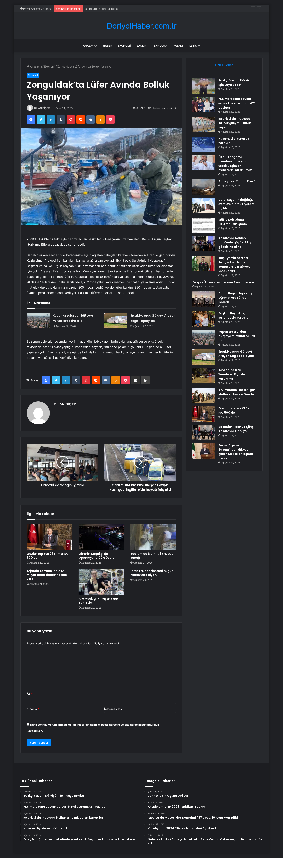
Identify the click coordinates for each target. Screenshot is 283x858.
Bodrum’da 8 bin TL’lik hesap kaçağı (151, 556)
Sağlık (141, 45)
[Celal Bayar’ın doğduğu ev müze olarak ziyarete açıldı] (203, 205)
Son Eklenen (224, 65)
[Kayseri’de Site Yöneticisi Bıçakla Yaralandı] (203, 375)
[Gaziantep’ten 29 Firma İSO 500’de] (49, 537)
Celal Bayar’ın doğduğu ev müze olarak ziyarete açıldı (236, 204)
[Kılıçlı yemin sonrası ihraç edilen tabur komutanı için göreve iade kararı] (203, 263)
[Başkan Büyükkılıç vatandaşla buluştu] (203, 319)
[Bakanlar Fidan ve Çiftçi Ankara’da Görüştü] (203, 432)
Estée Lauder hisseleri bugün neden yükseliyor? (151, 573)
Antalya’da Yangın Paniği (237, 181)
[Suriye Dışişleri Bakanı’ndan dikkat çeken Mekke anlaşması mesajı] (203, 451)
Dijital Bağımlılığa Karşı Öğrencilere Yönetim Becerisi (235, 297)
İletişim (194, 45)
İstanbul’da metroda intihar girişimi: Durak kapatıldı (117, 8)
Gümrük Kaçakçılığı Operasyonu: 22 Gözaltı (97, 556)
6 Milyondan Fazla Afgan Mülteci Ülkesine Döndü (237, 392)
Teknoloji (159, 45)
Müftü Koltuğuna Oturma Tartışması (233, 222)
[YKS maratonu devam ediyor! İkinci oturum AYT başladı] (203, 104)
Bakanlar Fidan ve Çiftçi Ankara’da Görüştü (236, 429)
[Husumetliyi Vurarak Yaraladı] (203, 144)
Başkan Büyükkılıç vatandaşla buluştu (233, 315)
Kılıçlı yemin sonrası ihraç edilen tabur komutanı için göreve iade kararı (234, 264)
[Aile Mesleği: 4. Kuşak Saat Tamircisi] (101, 582)
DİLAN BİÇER (42, 108)
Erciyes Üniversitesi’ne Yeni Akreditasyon (223, 282)
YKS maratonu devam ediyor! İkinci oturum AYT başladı (237, 103)
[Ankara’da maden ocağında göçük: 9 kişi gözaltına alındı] (203, 243)
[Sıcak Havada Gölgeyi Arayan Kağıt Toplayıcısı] (115, 320)
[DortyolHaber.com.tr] (141, 26)
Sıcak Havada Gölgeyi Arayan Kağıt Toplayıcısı (236, 353)
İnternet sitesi (113, 709)
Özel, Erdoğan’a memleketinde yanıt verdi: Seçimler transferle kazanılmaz (235, 163)
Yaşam (178, 45)
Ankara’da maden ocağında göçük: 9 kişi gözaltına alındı (235, 242)
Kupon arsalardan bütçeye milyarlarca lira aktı (236, 336)
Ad (30, 693)
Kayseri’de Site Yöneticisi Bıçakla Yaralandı (231, 374)
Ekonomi (124, 45)
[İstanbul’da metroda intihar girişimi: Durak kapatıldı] (203, 124)
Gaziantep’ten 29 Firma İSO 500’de (48, 556)
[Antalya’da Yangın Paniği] (203, 187)
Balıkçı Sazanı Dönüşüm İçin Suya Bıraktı (236, 82)
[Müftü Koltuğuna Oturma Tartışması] (203, 225)
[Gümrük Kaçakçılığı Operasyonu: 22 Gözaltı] (101, 537)
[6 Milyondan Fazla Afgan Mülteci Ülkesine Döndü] (203, 395)
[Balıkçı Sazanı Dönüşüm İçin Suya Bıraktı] (203, 86)
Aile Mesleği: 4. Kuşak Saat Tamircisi (99, 601)
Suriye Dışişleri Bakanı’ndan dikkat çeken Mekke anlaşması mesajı (236, 451)
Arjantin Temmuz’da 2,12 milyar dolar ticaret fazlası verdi (47, 575)
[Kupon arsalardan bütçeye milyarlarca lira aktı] (38, 320)
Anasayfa (90, 45)
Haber (107, 45)
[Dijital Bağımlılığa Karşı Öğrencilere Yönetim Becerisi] (203, 299)
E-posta (33, 709)
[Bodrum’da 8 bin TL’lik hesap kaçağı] (153, 537)
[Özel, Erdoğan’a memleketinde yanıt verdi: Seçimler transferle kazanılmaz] (203, 162)
